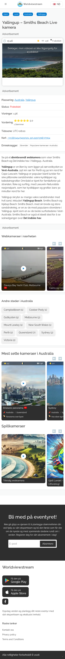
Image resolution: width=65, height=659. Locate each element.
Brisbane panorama (14, 408)
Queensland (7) (27, 332)
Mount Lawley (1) (13, 325)
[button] (54, 243)
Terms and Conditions (13, 639)
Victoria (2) (9, 340)
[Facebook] (5, 602)
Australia (28, 14)
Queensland (21, 412)
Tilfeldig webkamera (13, 480)
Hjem (5, 14)
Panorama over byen (14, 417)
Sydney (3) (47, 332)
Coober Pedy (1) (38, 309)
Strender (24, 145)
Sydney (52, 408)
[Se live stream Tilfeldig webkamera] (23, 477)
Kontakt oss (8, 630)
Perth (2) (8, 332)
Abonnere (47, 543)
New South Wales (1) (40, 325)
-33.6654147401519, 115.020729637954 (28, 137)
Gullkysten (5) (11, 317)
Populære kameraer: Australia (43, 145)
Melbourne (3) (32, 317)
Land (16, 14)
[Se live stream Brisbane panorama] (23, 404)
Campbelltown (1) (13, 309)
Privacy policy (9, 634)
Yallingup (42, 14)
